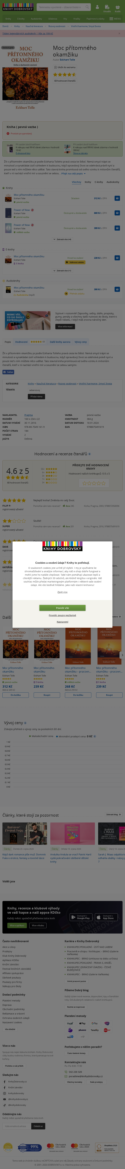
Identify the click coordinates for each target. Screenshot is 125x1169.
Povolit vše (62, 607)
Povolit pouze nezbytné (62, 615)
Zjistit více (62, 592)
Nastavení (62, 622)
